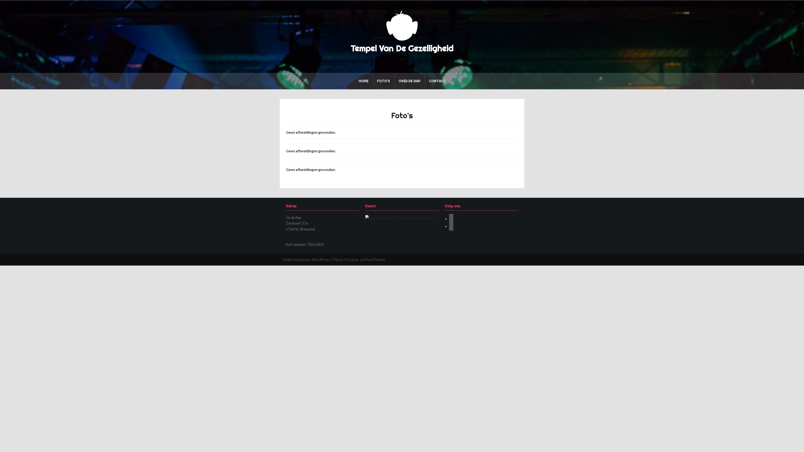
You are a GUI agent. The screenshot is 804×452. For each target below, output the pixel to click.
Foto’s (383, 81)
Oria (347, 259)
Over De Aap (409, 81)
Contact (437, 81)
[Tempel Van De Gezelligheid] (402, 25)
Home (363, 81)
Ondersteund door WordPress (306, 259)
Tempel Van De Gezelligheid (402, 48)
